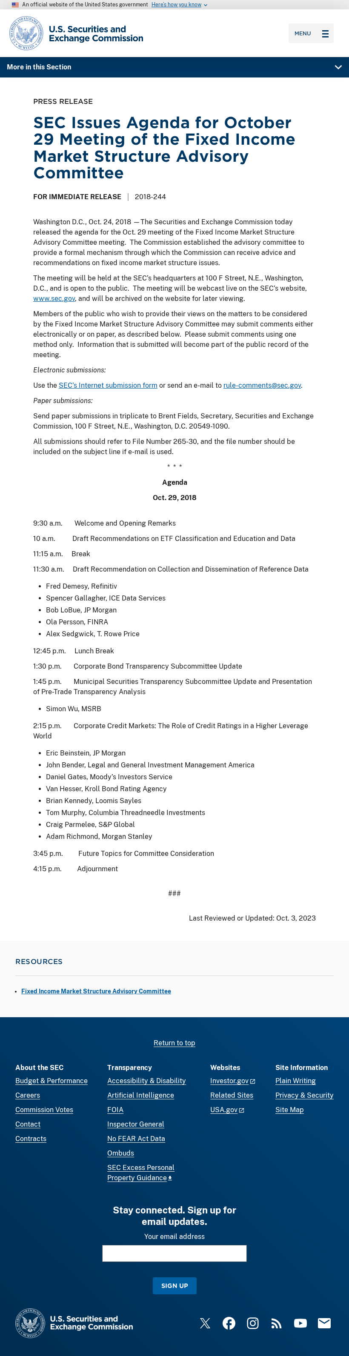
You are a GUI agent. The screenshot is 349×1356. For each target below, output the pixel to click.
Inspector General (135, 1124)
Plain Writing (295, 1081)
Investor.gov (229, 1081)
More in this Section (39, 67)
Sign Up (174, 1285)
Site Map (289, 1110)
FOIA (115, 1110)
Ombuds (120, 1153)
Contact (27, 1124)
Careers (27, 1095)
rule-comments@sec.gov (262, 385)
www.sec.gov (54, 299)
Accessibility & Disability (146, 1081)
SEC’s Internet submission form (108, 385)
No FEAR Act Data (136, 1139)
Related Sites (231, 1095)
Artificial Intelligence (140, 1095)
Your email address (174, 1237)
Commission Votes (44, 1110)
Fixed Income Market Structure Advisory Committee (96, 991)
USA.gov (223, 1110)
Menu (303, 33)
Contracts (30, 1139)
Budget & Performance (51, 1081)
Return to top (174, 1043)
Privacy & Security (304, 1095)
